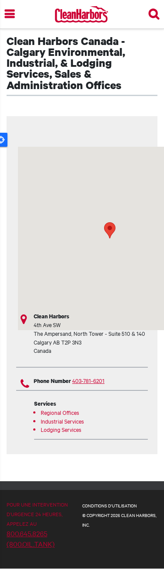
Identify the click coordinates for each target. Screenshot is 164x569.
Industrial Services (62, 421)
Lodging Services (61, 429)
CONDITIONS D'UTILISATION (109, 505)
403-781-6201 (88, 380)
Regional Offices (60, 412)
